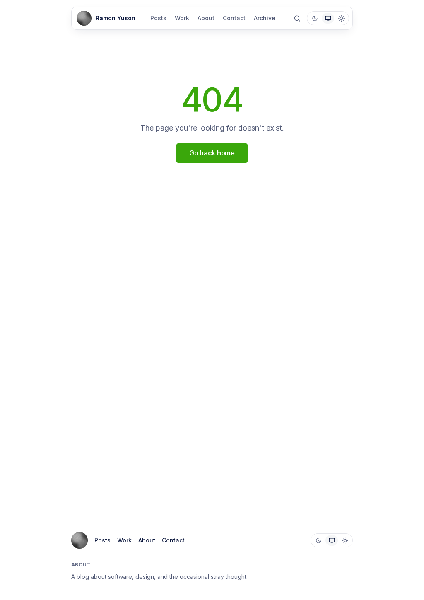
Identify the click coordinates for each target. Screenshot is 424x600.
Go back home (211, 153)
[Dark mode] (314, 18)
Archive (264, 18)
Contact (234, 18)
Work (182, 18)
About (206, 18)
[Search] (297, 18)
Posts (158, 18)
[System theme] (328, 18)
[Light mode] (341, 18)
